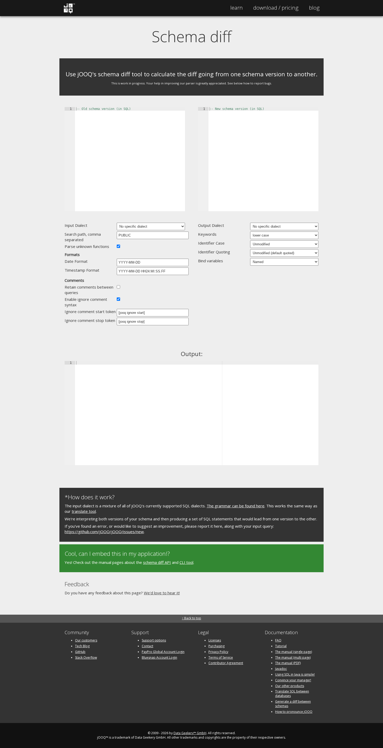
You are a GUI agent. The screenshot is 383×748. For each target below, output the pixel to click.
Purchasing (216, 646)
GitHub (80, 652)
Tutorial (281, 646)
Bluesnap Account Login (159, 657)
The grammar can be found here (235, 505)
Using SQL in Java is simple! (295, 674)
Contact (147, 646)
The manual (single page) (293, 652)
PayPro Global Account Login (163, 652)
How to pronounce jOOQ (293, 711)
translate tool (84, 511)
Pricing (276, 7)
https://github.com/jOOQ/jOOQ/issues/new (104, 531)
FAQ (278, 640)
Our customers (86, 640)
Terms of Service (220, 657)
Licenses (214, 640)
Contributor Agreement (225, 663)
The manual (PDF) (288, 663)
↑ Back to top (191, 618)
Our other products (289, 686)
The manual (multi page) (293, 657)
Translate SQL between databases (292, 693)
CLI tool (186, 562)
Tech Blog (82, 646)
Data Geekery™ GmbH (190, 733)
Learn (236, 7)
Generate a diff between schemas (293, 703)
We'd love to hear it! (162, 592)
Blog (314, 7)
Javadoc (281, 668)
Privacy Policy (218, 652)
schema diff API (157, 562)
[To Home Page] (69, 12)
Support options (154, 640)
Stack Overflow (86, 657)
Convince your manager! (293, 680)
